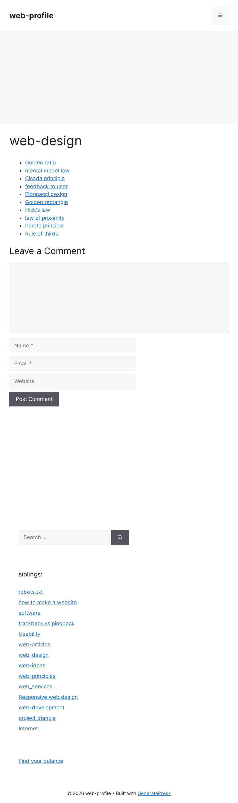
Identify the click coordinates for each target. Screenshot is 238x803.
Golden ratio (40, 162)
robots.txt (31, 592)
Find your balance (41, 761)
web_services (35, 686)
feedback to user (46, 186)
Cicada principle (45, 178)
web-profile (31, 15)
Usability (29, 634)
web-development (41, 707)
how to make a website (48, 602)
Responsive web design (48, 697)
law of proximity (44, 218)
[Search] (120, 537)
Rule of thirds (41, 234)
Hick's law (37, 210)
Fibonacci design (46, 194)
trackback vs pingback (46, 623)
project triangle (37, 718)
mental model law (47, 171)
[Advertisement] (119, 77)
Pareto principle (44, 226)
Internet (28, 728)
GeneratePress (154, 793)
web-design (34, 655)
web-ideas (32, 665)
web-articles (34, 644)
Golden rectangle (46, 202)
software (30, 613)
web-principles (37, 676)
